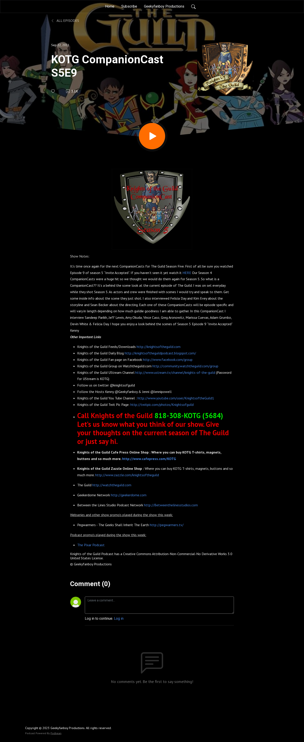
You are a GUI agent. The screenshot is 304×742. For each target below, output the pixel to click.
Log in (119, 618)
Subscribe (129, 6)
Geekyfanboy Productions (164, 6)
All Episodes (67, 20)
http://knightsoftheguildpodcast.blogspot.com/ (160, 353)
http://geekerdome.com (128, 495)
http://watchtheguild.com (111, 485)
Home (109, 6)
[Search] (193, 6)
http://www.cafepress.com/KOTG (149, 458)
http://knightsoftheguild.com (158, 346)
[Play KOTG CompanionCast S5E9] (152, 136)
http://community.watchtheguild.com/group (185, 366)
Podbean (56, 733)
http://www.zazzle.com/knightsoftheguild (127, 475)
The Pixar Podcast (91, 545)
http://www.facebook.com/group (168, 359)
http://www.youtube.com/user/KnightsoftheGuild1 (176, 398)
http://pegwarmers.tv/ (167, 525)
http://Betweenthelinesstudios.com (171, 505)
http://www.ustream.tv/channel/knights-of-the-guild (175, 372)
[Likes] (53, 91)
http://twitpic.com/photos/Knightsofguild (162, 404)
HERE (186, 272)
